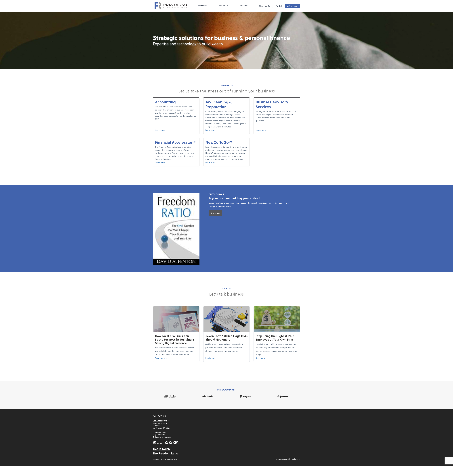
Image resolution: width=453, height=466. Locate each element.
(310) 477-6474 (160, 434)
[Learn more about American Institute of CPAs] (157, 442)
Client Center (265, 5)
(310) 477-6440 (160, 432)
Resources (243, 5)
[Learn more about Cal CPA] (172, 442)
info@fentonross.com (163, 437)
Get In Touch (292, 5)
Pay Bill (279, 5)
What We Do (202, 5)
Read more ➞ (176, 358)
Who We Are (223, 5)
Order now (215, 212)
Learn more (173, 130)
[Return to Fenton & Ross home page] (170, 6)
